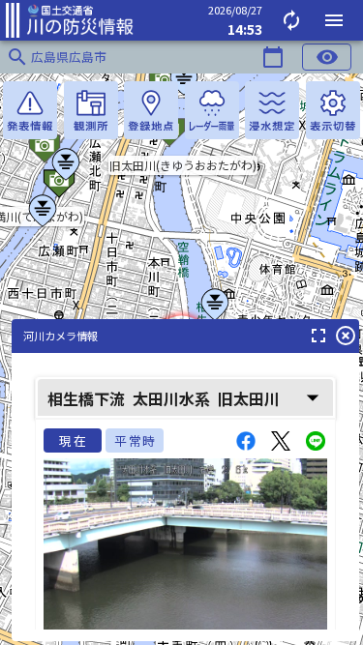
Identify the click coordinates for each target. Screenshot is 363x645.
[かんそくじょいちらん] (91, 110)
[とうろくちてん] (151, 110)
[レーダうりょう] (212, 110)
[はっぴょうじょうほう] (30, 110)
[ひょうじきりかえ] (333, 110)
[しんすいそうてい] (272, 110)
